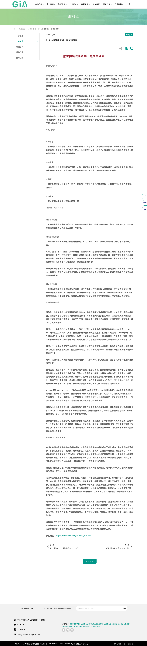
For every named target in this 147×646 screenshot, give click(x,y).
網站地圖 (117, 643)
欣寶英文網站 (74, 624)
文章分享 (31, 29)
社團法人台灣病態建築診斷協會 (91, 624)
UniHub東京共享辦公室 (91, 626)
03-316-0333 (22, 624)
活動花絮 (20, 52)
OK (124, 608)
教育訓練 (20, 57)
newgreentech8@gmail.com (29, 634)
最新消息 (22, 29)
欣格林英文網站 (67, 626)
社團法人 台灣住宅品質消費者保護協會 (117, 624)
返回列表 (89, 561)
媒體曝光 (20, 46)
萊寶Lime (77, 626)
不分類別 (20, 35)
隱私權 (130, 643)
